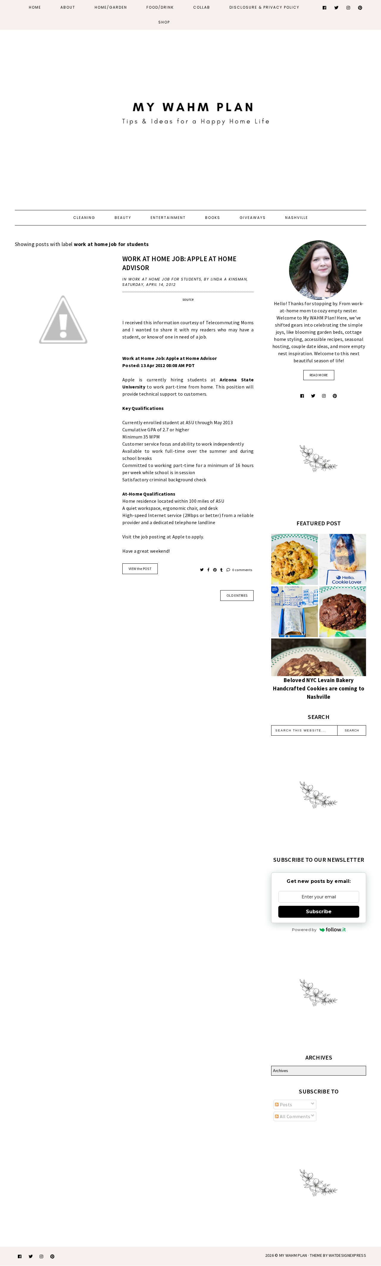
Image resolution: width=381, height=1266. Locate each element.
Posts (285, 1104)
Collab (201, 7)
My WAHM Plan (293, 1255)
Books (212, 217)
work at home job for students (165, 279)
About (67, 7)
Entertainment (168, 217)
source (188, 299)
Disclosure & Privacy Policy (264, 7)
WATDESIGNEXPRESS (347, 1255)
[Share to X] (202, 570)
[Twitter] (336, 8)
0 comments (242, 570)
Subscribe (319, 911)
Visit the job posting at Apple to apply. (163, 537)
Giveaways (253, 217)
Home (35, 7)
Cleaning (84, 217)
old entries (237, 595)
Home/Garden (111, 7)
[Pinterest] (360, 8)
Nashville (296, 217)
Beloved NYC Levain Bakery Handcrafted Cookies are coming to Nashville (318, 688)
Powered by (304, 929)
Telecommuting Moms (230, 322)
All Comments (294, 1116)
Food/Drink (160, 7)
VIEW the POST (140, 568)
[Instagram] (348, 8)
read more (319, 375)
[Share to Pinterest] (215, 570)
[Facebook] (325, 8)
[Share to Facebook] (208, 570)
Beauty (123, 217)
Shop (164, 22)
